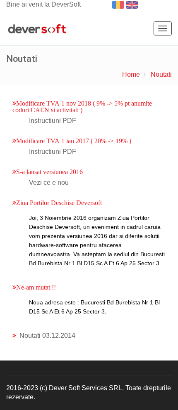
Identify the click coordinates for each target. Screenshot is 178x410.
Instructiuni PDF (52, 120)
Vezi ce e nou (49, 182)
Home (131, 74)
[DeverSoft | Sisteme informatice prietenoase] (37, 29)
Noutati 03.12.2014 (47, 335)
